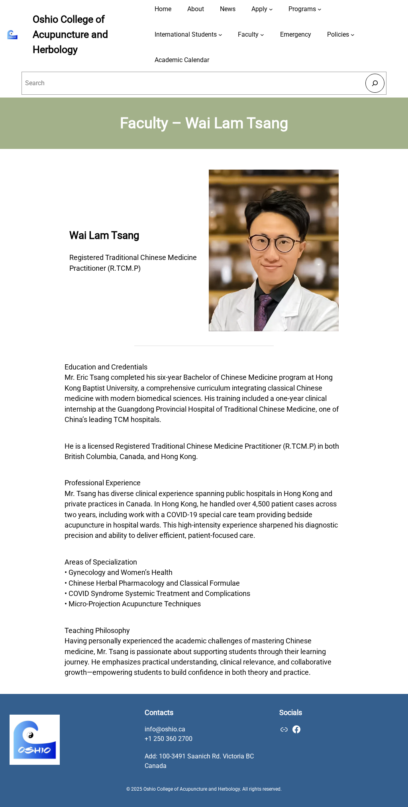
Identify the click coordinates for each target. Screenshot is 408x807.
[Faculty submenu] (262, 35)
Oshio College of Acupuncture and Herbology (70, 34)
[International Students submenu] (220, 35)
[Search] (374, 83)
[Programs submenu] (320, 9)
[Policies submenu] (353, 35)
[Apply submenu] (271, 9)
